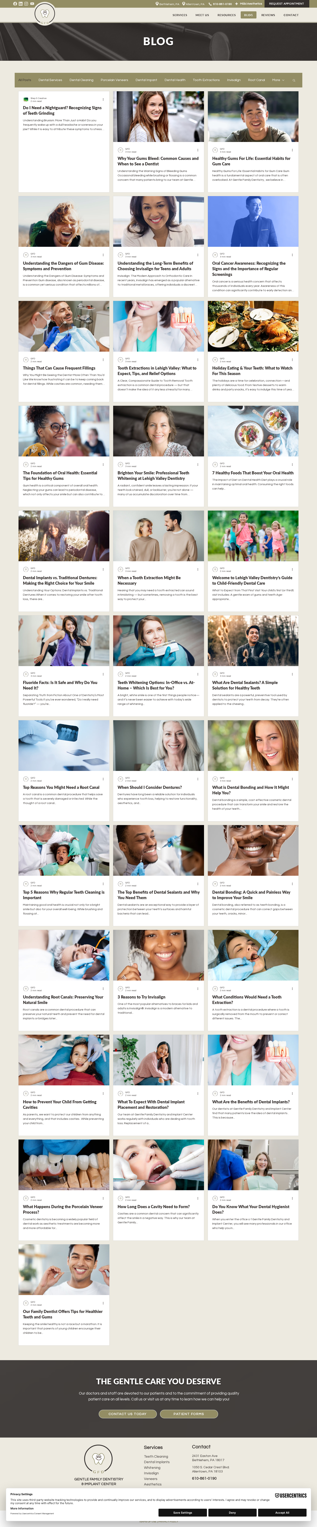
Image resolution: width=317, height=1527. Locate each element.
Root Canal (256, 80)
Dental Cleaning (81, 80)
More (276, 80)
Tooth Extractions (206, 80)
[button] (180, 14)
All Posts (24, 80)
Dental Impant (146, 80)
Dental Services (50, 80)
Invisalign (234, 80)
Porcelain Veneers (114, 80)
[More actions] (104, 99)
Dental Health (175, 80)
